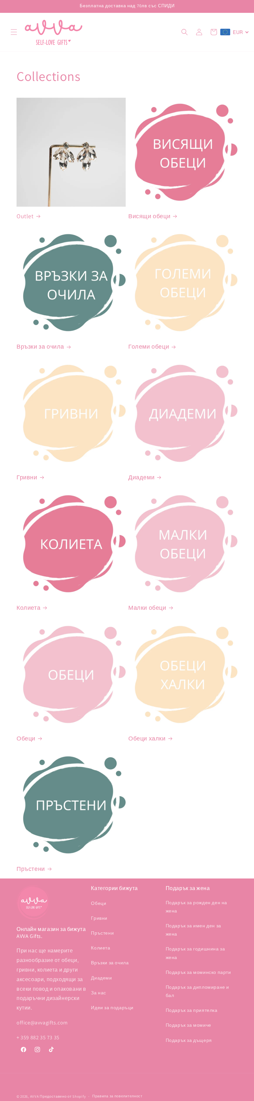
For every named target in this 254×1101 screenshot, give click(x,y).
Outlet (25, 216)
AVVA (34, 1096)
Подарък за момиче (188, 1025)
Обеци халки (147, 738)
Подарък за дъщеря (189, 1040)
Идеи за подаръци (112, 1008)
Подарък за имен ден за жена (193, 930)
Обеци (26, 738)
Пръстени (31, 869)
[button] (14, 32)
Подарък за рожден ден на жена (196, 907)
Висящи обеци (149, 216)
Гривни (27, 477)
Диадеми (141, 477)
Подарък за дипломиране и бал (197, 991)
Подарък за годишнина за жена (195, 953)
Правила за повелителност (117, 1096)
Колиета (28, 607)
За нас (98, 993)
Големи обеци (148, 346)
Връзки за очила (40, 346)
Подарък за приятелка (192, 1010)
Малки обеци (147, 607)
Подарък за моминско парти (198, 972)
